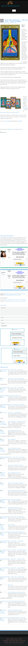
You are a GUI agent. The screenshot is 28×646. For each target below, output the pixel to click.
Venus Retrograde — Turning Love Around (17, 421)
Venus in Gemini (11, 524)
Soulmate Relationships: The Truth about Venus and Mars (12, 404)
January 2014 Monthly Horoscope (15, 507)
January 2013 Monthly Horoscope (15, 610)
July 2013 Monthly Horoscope (14, 472)
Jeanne (16, 638)
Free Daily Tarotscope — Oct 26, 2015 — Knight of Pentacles (13, 550)
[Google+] (13, 635)
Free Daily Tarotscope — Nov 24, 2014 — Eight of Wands (16, 20)
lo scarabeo (14, 293)
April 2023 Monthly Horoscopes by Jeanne (17, 490)
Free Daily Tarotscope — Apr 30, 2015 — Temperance (11, 541)
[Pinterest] (15, 635)
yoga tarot (23, 293)
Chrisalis (3, 258)
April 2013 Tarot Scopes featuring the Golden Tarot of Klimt (13, 617)
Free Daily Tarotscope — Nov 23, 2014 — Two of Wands (16, 299)
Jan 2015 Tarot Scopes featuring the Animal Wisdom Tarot (12, 532)
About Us (8, 638)
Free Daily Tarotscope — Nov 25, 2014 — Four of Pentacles (14, 301)
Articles (16, 640)
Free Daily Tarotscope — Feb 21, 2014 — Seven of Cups (12, 576)
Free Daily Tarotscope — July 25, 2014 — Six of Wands (12, 387)
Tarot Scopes (12, 640)
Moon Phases (16, 642)
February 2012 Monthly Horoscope (15, 465)
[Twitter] (9, 635)
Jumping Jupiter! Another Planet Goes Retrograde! (10, 499)
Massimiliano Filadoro (5, 112)
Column (20, 640)
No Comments (14, 22)
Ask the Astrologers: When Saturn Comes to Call (10, 395)
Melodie (3, 274)
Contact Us (21, 642)
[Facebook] (11, 635)
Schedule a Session (8, 642)
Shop (21, 129)
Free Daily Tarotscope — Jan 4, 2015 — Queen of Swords (12, 558)
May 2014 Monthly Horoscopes (14, 430)
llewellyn (10, 293)
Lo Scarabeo (6, 121)
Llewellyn (20, 121)
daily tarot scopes (11, 129)
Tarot (24, 640)
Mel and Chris (5, 22)
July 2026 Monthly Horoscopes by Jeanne (16, 592)
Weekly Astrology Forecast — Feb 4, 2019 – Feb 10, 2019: (12, 457)
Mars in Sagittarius (12, 439)
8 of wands (7, 293)
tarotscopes (20, 293)
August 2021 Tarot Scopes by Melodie (16, 378)
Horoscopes (5, 640)
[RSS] (19, 635)
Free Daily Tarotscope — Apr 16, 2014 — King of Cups (11, 516)
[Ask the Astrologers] (10, 4)
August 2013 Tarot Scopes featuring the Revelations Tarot (12, 601)
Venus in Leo (10, 584)
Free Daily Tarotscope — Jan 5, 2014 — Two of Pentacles (12, 567)
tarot (16, 293)
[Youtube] (17, 635)
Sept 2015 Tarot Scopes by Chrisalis (15, 483)
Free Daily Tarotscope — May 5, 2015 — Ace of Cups (11, 369)
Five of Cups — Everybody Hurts (14, 412)
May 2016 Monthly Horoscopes (14, 448)
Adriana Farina (15, 112)
